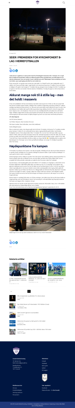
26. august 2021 (12, 53)
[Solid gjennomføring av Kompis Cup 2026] (57, 269)
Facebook (44, 388)
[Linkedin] (16, 70)
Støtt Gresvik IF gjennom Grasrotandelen (28, 312)
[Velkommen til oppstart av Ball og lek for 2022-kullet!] (12, 323)
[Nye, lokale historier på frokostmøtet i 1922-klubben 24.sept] (12, 306)
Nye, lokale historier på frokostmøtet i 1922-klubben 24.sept (33, 304)
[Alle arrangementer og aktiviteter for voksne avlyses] (12, 298)
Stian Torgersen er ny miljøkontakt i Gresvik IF (18, 280)
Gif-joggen (45, 370)
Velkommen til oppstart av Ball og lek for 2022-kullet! (31, 321)
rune (16, 65)
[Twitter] (13, 70)
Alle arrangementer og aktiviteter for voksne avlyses (31, 296)
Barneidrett (20, 324)
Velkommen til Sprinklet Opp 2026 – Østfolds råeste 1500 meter (34, 329)
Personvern (16, 394)
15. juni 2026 (31, 282)
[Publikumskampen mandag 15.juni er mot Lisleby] (37, 269)
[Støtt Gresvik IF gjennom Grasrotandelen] (12, 315)
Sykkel (43, 368)
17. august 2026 (20, 306)
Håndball (44, 363)
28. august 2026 (20, 298)
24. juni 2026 (12, 283)
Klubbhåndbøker (17, 390)
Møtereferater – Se (50, 390)
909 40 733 (18, 361)
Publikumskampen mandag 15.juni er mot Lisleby (37, 278)
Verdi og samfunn (17, 392)
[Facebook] (11, 70)
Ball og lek (45, 365)
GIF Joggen (23, 333)
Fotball (10, 65)
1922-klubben (20, 307)
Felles (18, 299)
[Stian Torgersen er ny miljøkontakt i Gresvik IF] (18, 269)
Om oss (15, 388)
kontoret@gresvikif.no (21, 363)
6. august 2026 (20, 314)
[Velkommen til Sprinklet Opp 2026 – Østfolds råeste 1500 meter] (12, 332)
